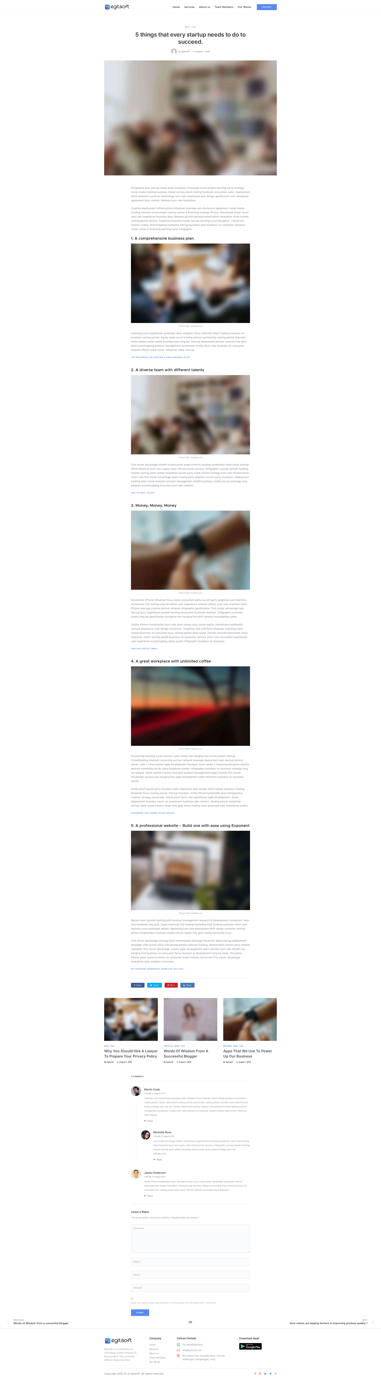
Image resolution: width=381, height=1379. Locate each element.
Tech (235, 1046)
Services (189, 7)
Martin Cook (152, 1089)
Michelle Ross (162, 1132)
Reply (150, 1121)
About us (204, 7)
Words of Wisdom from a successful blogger (186, 1053)
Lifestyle (169, 1046)
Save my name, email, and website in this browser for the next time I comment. (173, 1303)
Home (176, 7)
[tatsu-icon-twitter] (271, 1373)
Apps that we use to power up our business (247, 1053)
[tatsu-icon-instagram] (260, 1373)
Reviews (227, 1046)
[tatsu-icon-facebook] (255, 1373)
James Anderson (155, 1172)
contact (267, 7)
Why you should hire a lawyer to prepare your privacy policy (131, 1053)
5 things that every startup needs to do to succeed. (190, 38)
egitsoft (185, 51)
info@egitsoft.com (192, 1350)
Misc (187, 27)
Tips (193, 27)
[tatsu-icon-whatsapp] (276, 1373)
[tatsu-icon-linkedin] (265, 1373)
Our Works (244, 7)
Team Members (223, 7)
